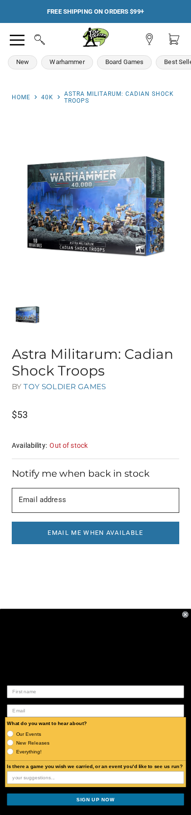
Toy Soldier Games (65, 386)
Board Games (124, 62)
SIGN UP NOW (95, 799)
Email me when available (95, 532)
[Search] (30, 38)
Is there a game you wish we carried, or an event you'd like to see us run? (95, 766)
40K (47, 97)
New (22, 62)
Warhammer (66, 62)
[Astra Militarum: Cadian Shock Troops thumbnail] (27, 314)
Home (21, 97)
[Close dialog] (185, 614)
